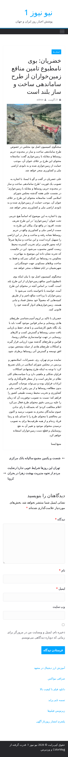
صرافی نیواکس (56, 678)
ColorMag (59, 749)
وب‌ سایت (59, 607)
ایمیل (60, 588)
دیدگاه (60, 519)
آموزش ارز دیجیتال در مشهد (49, 668)
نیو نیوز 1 (38, 12)
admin (40, 99)
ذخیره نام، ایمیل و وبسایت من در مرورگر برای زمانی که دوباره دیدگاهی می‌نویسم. (36, 635)
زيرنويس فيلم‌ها (56, 710)
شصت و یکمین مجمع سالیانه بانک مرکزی (34, 458)
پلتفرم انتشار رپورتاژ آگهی (50, 721)
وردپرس (45, 749)
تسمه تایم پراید (56, 700)
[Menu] (62, 31)
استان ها (56, 52)
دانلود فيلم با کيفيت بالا (52, 689)
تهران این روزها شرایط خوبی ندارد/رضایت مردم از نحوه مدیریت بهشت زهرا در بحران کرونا (34, 473)
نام (62, 570)
